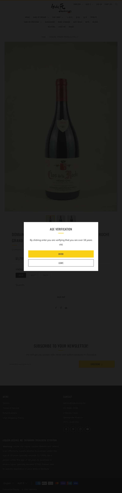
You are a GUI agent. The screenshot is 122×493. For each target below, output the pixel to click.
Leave (61, 262)
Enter (61, 253)
